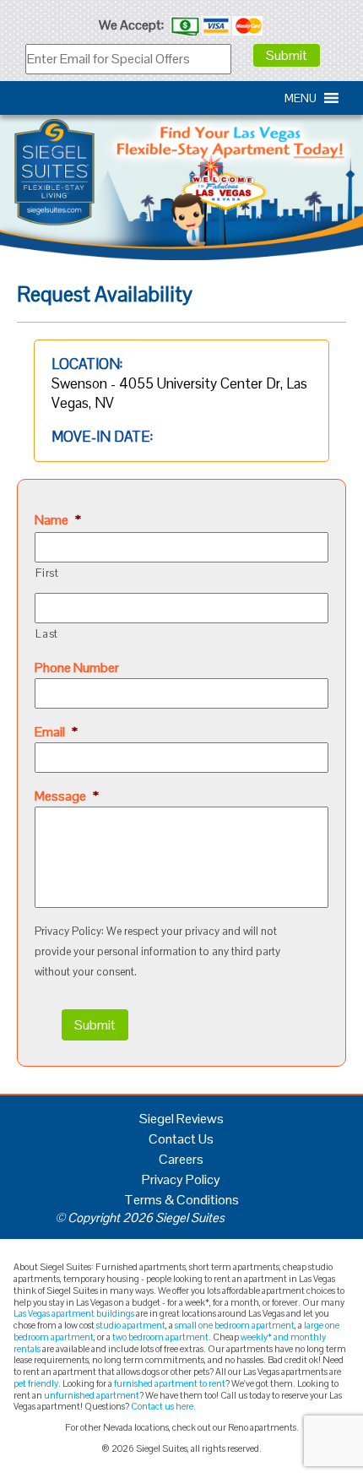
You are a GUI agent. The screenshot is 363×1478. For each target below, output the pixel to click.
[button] (300, 98)
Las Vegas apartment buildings (74, 1313)
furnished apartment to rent (169, 1383)
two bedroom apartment (160, 1337)
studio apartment (130, 1325)
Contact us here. (163, 1406)
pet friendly (36, 1383)
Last (46, 634)
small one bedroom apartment (235, 1325)
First (46, 573)
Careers (181, 1159)
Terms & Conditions (181, 1200)
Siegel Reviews (181, 1119)
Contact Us (181, 1139)
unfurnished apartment (91, 1395)
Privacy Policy (181, 1179)
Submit (286, 55)
